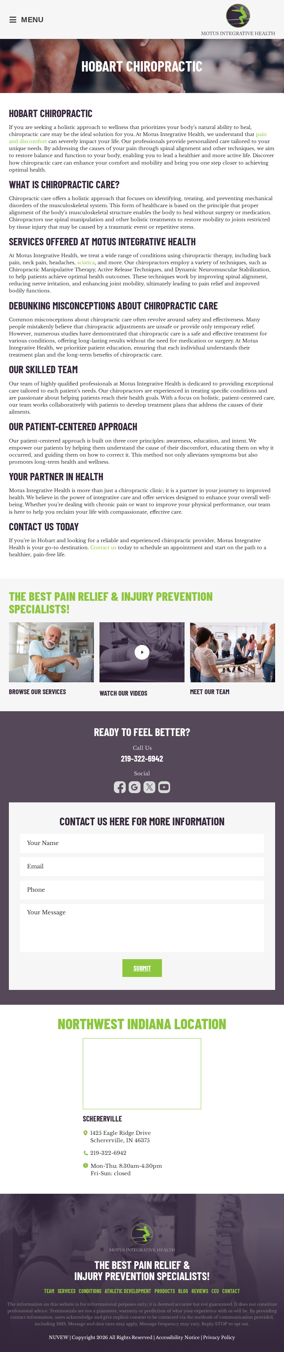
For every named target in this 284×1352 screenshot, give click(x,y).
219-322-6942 (142, 758)
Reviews (200, 1291)
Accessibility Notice (178, 1337)
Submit (142, 968)
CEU (215, 1291)
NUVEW (58, 1337)
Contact (231, 1291)
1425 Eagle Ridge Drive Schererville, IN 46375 (120, 1137)
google (135, 787)
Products (165, 1291)
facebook (120, 787)
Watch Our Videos (123, 693)
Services (66, 1291)
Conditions (90, 1291)
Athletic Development (128, 1291)
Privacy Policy (219, 1337)
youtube (149, 787)
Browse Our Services (37, 691)
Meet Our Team (209, 691)
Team (49, 1291)
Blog (183, 1291)
